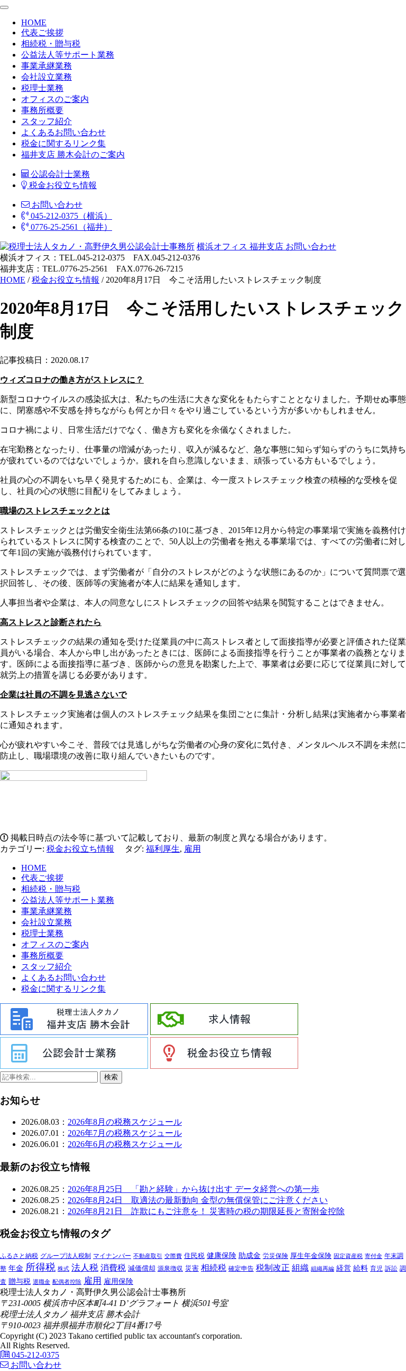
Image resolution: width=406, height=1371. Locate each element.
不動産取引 (147, 1256)
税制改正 (273, 1267)
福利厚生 (163, 848)
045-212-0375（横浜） (70, 215)
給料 (360, 1268)
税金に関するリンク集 (63, 143)
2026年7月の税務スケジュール (125, 1132)
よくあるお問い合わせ (63, 132)
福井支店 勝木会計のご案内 (73, 154)
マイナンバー (112, 1256)
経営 (343, 1268)
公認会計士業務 (59, 174)
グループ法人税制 (65, 1256)
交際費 (173, 1256)
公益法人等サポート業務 (67, 54)
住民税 (194, 1256)
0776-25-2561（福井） (70, 226)
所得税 (40, 1267)
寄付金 (373, 1256)
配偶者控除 (66, 1282)
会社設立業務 (46, 76)
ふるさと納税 (19, 1256)
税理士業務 (42, 87)
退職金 (41, 1282)
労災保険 (275, 1256)
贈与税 (19, 1281)
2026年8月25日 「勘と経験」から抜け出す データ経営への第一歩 (193, 1189)
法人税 (84, 1267)
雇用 (192, 848)
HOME (34, 22)
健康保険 (221, 1255)
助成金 (249, 1256)
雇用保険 (118, 1281)
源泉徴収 (170, 1268)
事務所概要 (42, 110)
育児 (376, 1268)
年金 (15, 1268)
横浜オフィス (222, 246)
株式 (63, 1269)
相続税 (213, 1268)
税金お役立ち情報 (62, 185)
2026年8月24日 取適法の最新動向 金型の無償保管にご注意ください (198, 1200)
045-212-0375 (34, 1354)
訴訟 (391, 1268)
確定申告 (241, 1268)
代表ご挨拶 (42, 32)
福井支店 (265, 246)
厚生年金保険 (310, 1256)
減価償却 (141, 1268)
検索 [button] (111, 1077)
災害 (192, 1268)
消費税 (113, 1268)
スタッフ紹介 (46, 121)
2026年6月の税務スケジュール (125, 1144)
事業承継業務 (46, 65)
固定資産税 (348, 1256)
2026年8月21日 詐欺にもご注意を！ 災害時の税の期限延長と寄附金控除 (206, 1211)
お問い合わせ (56, 204)
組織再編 (322, 1268)
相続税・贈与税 (50, 43)
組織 (300, 1268)
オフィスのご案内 (55, 99)
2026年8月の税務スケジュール (125, 1121)
